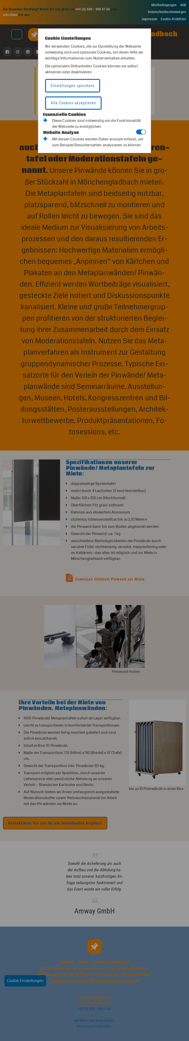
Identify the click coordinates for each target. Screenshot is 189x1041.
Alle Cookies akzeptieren (73, 103)
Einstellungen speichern (72, 85)
